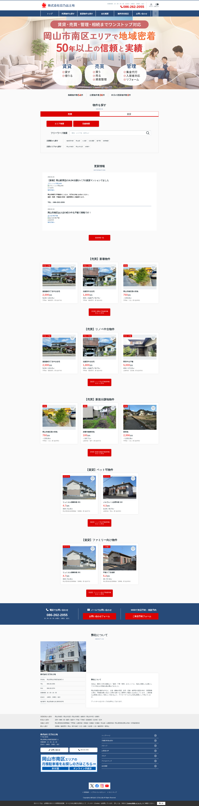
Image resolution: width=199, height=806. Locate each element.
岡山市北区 (79, 146)
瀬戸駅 (98, 141)
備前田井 (100, 726)
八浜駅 (84, 141)
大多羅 (90, 726)
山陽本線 (79, 723)
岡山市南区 (70, 146)
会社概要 (105, 14)
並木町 (95, 720)
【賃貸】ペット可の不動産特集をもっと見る (99, 382)
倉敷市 (83, 716)
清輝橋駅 (106, 141)
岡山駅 (78, 141)
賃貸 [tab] (129, 114)
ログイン (151, 6)
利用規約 (86, 792)
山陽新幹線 (110, 723)
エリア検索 (59, 124)
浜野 (56, 720)
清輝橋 (57, 726)
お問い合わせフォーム (99, 616)
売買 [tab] (70, 114)
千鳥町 (82, 720)
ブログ (104, 756)
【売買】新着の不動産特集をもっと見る (99, 312)
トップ (50, 14)
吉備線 (97, 723)
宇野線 (73, 723)
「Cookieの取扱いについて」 (134, 803)
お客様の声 (105, 751)
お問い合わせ (141, 14)
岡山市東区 (75, 716)
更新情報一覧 (99, 238)
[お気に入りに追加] (72, 267)
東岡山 (107, 726)
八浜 (94, 726)
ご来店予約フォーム (142, 616)
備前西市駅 (70, 141)
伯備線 (91, 723)
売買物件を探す (68, 14)
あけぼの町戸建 (53, 216)
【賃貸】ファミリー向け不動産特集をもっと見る (99, 593)
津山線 (103, 723)
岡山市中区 (90, 716)
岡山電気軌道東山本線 (122, 723)
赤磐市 (87, 146)
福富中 (72, 720)
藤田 (68, 720)
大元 (80, 726)
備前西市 (63, 726)
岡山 (69, 726)
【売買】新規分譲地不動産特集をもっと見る (99, 452)
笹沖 (100, 720)
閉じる (161, 803)
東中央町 (75, 726)
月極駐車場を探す (107, 740)
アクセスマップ (107, 761)
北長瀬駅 (91, 141)
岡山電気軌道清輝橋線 (62, 723)
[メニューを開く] (155, 13)
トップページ (106, 735)
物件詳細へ (51, 190)
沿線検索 (86, 124)
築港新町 (89, 720)
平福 (77, 720)
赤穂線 (86, 723)
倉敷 (84, 726)
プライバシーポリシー (99, 792)
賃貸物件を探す (86, 14)
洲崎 (60, 720)
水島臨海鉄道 (135, 723)
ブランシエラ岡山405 (55, 183)
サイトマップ (113, 792)
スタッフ (104, 745)
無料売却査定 (123, 14)
